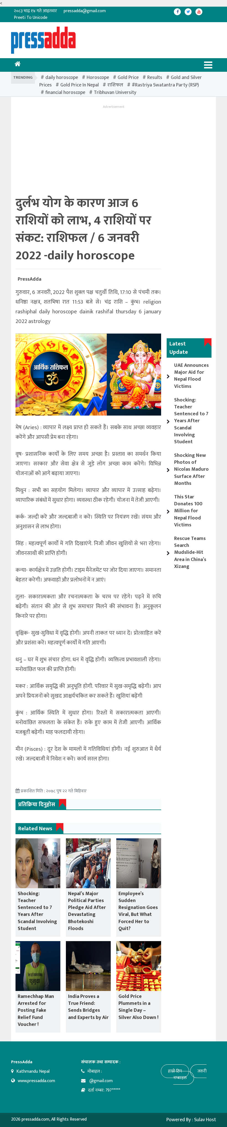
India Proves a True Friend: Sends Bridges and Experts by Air (88, 1007)
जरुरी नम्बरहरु (190, 1074)
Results (154, 77)
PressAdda (29, 279)
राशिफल (115, 85)
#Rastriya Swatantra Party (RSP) (165, 85)
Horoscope (98, 77)
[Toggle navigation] (208, 65)
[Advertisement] (115, 39)
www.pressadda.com (36, 1081)
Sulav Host (205, 1120)
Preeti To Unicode (30, 17)
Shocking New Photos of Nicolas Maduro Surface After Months (191, 469)
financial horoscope (65, 92)
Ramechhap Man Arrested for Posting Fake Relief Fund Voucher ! (36, 1010)
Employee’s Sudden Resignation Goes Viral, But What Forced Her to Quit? (138, 911)
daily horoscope (61, 77)
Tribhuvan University (115, 92)
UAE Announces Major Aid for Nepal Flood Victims (191, 376)
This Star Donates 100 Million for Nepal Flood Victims (188, 511)
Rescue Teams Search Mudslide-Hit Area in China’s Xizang (190, 552)
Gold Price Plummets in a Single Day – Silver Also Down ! (138, 1007)
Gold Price (128, 77)
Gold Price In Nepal (79, 85)
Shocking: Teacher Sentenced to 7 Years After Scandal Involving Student (37, 911)
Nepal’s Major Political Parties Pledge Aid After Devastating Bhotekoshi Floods (87, 911)
